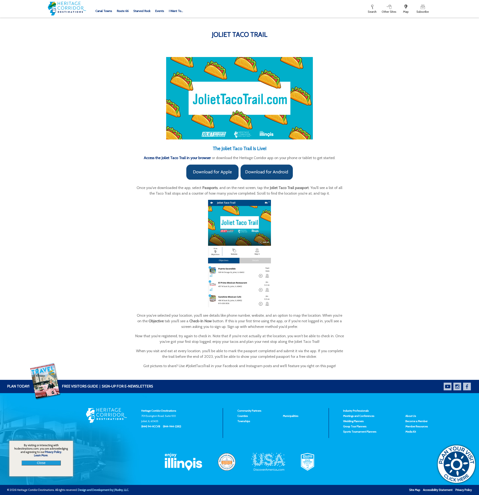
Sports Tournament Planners (359, 431)
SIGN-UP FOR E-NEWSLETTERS (127, 386)
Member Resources (416, 426)
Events (159, 11)
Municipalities (290, 416)
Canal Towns (103, 11)
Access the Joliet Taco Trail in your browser (177, 158)
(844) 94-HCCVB (150, 426)
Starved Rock (141, 11)
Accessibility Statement (438, 490)
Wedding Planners (353, 421)
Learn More (41, 455)
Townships (243, 421)
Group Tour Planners (355, 426)
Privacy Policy (463, 490)
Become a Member (416, 421)
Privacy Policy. (53, 452)
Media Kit (410, 431)
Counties (242, 416)
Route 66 (123, 11)
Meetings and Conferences (358, 416)
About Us (410, 416)
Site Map (414, 490)
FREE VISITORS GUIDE (52, 386)
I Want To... (176, 11)
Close (41, 463)
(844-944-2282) (172, 426)
